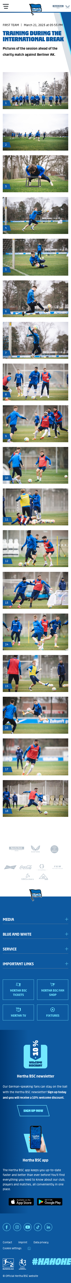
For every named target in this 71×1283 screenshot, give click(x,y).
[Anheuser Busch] (10, 867)
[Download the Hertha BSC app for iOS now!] (21, 1206)
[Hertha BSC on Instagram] (17, 1228)
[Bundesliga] (8, 1264)
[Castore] (67, 6)
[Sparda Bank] (58, 6)
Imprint (22, 1242)
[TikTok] (38, 1228)
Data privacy (41, 1242)
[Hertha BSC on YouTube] (28, 1228)
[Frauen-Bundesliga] (22, 1264)
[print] (29, 1248)
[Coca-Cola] (26, 867)
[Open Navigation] (6, 6)
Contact (7, 1242)
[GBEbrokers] (27, 877)
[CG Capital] (42, 867)
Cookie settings (12, 1248)
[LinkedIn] (48, 1228)
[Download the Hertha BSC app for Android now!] (49, 1206)
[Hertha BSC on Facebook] (7, 1228)
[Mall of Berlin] (54, 849)
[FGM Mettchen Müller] (57, 867)
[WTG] (43, 877)
